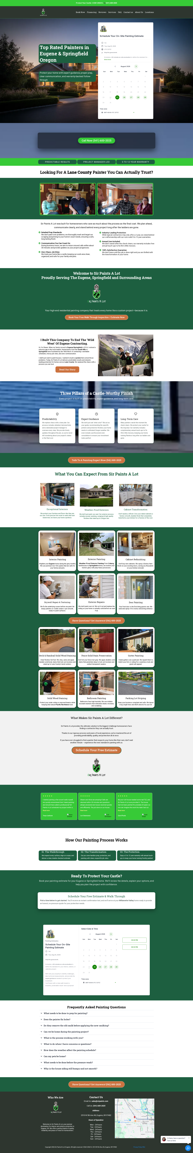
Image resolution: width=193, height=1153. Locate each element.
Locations (149, 12)
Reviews (102, 12)
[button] (125, 51)
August (123, 66)
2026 (128, 66)
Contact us (128, 12)
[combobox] (118, 112)
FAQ (120, 12)
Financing (91, 12)
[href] (134, 1118)
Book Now (80, 12)
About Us (139, 12)
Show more (107, 59)
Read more (46, 810)
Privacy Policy (137, 1147)
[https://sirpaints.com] (43, 12)
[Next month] (136, 66)
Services (112, 12)
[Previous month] (115, 66)
